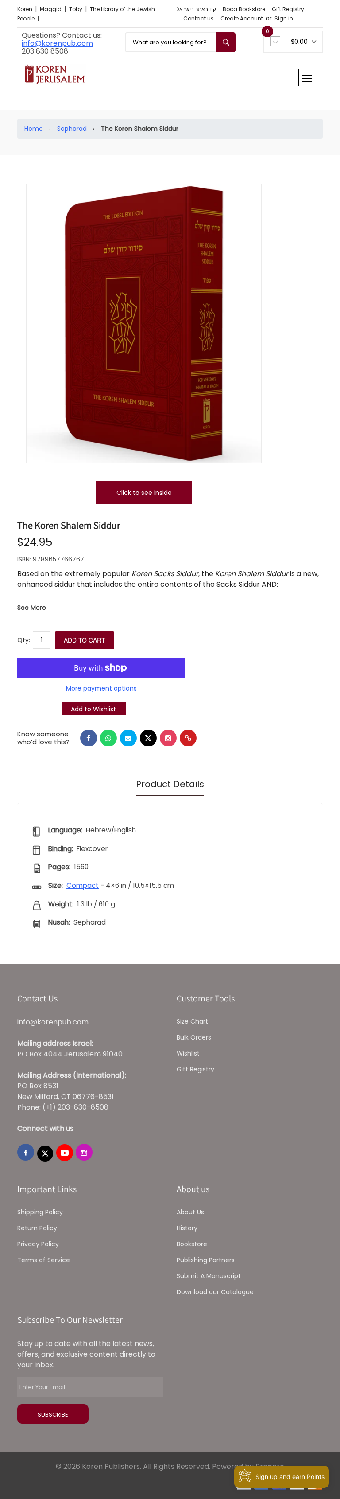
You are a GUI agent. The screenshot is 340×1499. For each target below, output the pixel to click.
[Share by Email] (128, 738)
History (187, 1228)
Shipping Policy (40, 1212)
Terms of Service (43, 1260)
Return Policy (37, 1228)
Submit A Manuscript (209, 1275)
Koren (25, 9)
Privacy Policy (38, 1244)
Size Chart (192, 1021)
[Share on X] (148, 738)
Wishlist (188, 1053)
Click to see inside (144, 492)
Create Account (241, 18)
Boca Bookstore (244, 9)
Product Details (170, 784)
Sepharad (72, 128)
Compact (82, 885)
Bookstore (192, 1244)
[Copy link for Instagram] (168, 738)
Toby (76, 9)
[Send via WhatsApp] (108, 738)
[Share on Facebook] (88, 738)
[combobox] (180, 42)
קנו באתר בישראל (196, 9)
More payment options (101, 688)
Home (33, 128)
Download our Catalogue (215, 1291)
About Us (190, 1212)
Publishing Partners (206, 1260)
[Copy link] (188, 738)
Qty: (23, 640)
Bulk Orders (194, 1037)
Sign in (283, 18)
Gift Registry (288, 9)
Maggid (51, 9)
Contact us (198, 18)
